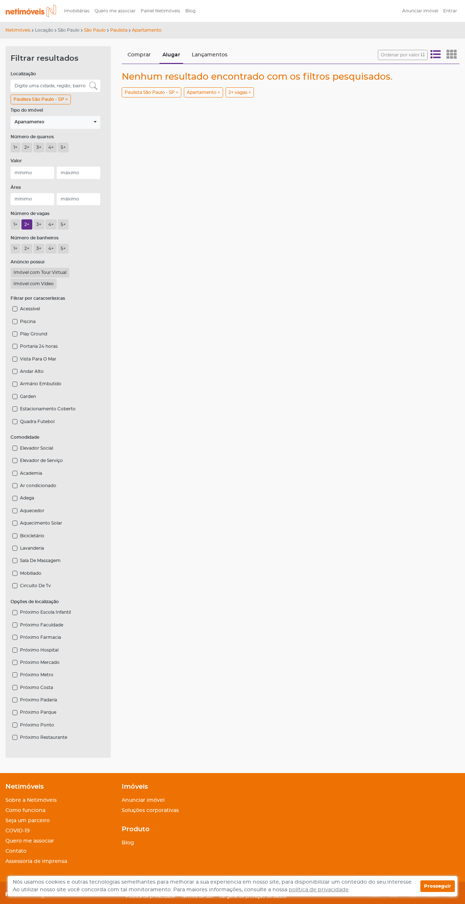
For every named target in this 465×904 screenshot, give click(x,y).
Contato (16, 851)
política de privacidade (319, 889)
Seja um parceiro (27, 820)
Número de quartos (32, 137)
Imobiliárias (76, 11)
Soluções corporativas (150, 810)
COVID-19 (17, 830)
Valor (16, 161)
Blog (190, 11)
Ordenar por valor (401, 55)
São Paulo (95, 30)
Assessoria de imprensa (36, 861)
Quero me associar (115, 11)
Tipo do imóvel (27, 110)
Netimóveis (18, 30)
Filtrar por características (38, 298)
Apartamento (147, 30)
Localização (23, 74)
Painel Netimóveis (160, 11)
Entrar (450, 11)
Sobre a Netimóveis (31, 800)
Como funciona (25, 810)
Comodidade (25, 437)
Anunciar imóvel (420, 11)
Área (16, 187)
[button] (55, 122)
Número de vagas (30, 213)
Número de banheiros (34, 238)
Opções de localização (35, 602)
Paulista (119, 30)
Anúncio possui (27, 262)
